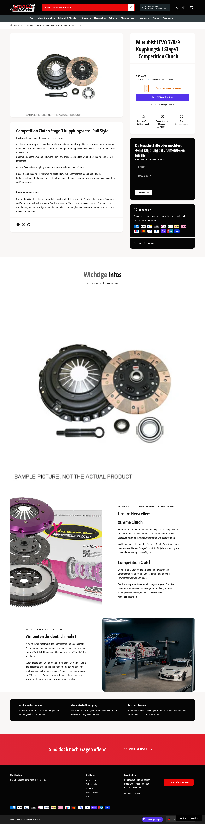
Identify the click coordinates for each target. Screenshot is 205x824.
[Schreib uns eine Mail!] (184, 7)
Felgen (112, 18)
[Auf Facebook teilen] (18, 225)
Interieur (143, 18)
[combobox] (88, 7)
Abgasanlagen (127, 18)
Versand (148, 79)
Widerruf (89, 788)
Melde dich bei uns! (133, 793)
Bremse (85, 18)
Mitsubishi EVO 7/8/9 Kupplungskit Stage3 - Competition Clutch (52, 25)
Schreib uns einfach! (136, 749)
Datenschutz (91, 784)
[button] (191, 7)
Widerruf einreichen (178, 782)
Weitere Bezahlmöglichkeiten (162, 104)
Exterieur (167, 18)
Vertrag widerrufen (189, 818)
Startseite (17, 25)
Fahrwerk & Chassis (67, 18)
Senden (142, 192)
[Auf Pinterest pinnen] (29, 225)
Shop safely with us (145, 243)
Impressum (91, 780)
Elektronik (98, 18)
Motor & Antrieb (45, 18)
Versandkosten (92, 792)
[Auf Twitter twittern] (23, 225)
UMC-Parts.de (20, 819)
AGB (88, 796)
